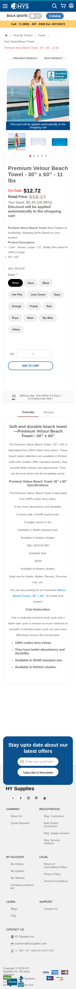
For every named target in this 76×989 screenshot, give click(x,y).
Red (48, 306)
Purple (34, 306)
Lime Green (38, 294)
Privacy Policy (52, 874)
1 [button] (30, 156)
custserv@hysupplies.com (31, 943)
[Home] (6, 35)
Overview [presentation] (28, 412)
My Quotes (17, 870)
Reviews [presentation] (49, 412)
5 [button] (46, 156)
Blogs (14, 908)
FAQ (13, 915)
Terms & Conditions (56, 881)
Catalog (55, 16)
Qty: (12, 353)
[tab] (28, 412)
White (15, 282)
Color (12, 274)
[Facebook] (20, 798)
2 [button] (34, 156)
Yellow (16, 329)
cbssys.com (26, 984)
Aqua (30, 282)
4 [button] (42, 156)
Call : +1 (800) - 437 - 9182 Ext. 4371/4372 (38, 24)
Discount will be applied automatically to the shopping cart (38, 126)
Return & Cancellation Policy (55, 865)
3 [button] (38, 156)
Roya (15, 317)
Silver (30, 317)
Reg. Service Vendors (52, 842)
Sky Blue (47, 317)
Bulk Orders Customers (51, 824)
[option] (16, 141)
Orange (16, 306)
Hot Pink (17, 294)
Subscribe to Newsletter (38, 772)
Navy (57, 294)
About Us (16, 816)
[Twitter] (13, 798)
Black (45, 282)
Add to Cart (30, 365)
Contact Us (50, 908)
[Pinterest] (36, 798)
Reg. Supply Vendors (57, 833)
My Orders (17, 863)
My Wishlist (18, 877)
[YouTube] (44, 798)
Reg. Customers (54, 816)
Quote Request (20, 823)
